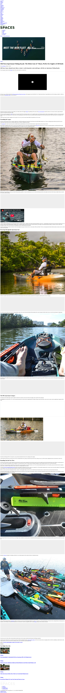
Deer (1, 12)
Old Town (5, 555)
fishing (11, 70)
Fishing (1, 6)
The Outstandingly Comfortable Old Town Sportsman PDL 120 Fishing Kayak (15, 657)
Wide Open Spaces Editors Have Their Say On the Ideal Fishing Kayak (14, 673)
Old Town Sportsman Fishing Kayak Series (18, 94)
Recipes (1, 15)
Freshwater (2, 9)
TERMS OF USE (3, 691)
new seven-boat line (41, 111)
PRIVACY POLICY (3, 692)
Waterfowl (2, 14)
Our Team (1, 24)
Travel (1, 3)
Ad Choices (4, 687)
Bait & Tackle (2, 7)
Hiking (1, 1)
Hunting (1, 20)
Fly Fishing (2, 8)
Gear (1, 16)
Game (3, 31)
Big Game (1, 11)
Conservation (2, 21)
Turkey (1, 13)
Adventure (2, 0)
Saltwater (1, 10)
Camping (1, 2)
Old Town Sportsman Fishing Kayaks (9, 467)
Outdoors (1, 18)
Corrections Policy (5, 688)
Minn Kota (37, 125)
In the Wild (2, 5)
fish (11, 114)
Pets (1, 4)
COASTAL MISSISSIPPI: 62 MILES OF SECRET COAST (13, 642)
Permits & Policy (2, 23)
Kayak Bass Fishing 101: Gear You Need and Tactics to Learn (12, 679)
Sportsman (3, 123)
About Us (3, 686)
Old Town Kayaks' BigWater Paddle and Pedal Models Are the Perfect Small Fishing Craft (18, 662)
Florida (35, 621)
